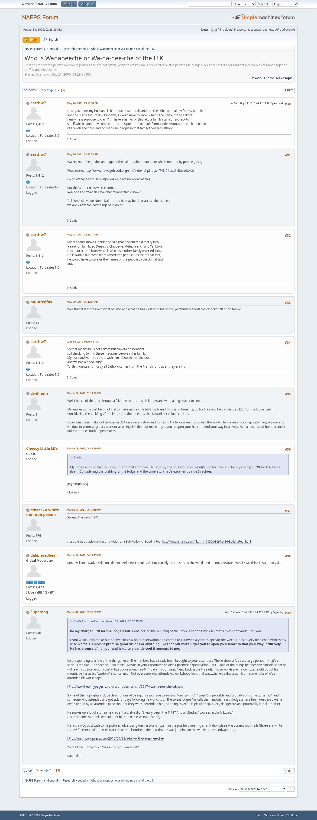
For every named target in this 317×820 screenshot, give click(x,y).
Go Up (28, 770)
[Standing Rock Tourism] (28, 130)
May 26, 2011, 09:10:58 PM (82, 103)
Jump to (232, 789)
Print (289, 90)
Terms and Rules (274, 815)
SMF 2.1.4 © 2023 (29, 815)
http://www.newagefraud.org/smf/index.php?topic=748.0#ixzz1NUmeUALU (139, 170)
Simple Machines (50, 815)
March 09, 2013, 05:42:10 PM (84, 510)
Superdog (39, 611)
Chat (214, 30)
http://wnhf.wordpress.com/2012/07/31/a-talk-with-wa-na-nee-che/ (115, 738)
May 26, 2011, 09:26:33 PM (82, 154)
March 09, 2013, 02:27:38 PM (84, 393)
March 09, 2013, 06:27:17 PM (84, 555)
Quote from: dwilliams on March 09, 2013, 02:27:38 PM (108, 621)
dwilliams (39, 393)
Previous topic (263, 78)
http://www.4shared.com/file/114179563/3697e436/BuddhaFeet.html (206, 541)
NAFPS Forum (40, 17)
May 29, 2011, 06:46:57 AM (82, 301)
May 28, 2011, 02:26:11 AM (82, 234)
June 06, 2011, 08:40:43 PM (83, 341)
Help (258, 815)
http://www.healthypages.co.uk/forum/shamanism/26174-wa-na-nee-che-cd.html (125, 686)
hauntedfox (41, 301)
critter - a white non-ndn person (42, 512)
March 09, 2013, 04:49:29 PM (84, 448)
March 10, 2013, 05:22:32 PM (84, 612)
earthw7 (38, 102)
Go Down (30, 90)
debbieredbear (43, 555)
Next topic (284, 78)
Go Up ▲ (292, 815)
